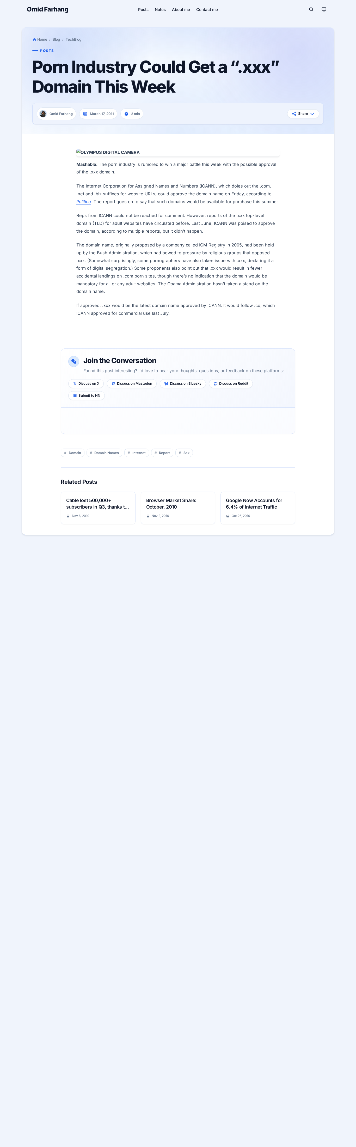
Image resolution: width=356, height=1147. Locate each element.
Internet (139, 453)
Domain (75, 453)
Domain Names (106, 453)
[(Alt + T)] (324, 9)
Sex (186, 453)
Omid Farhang (47, 9)
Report (164, 453)
